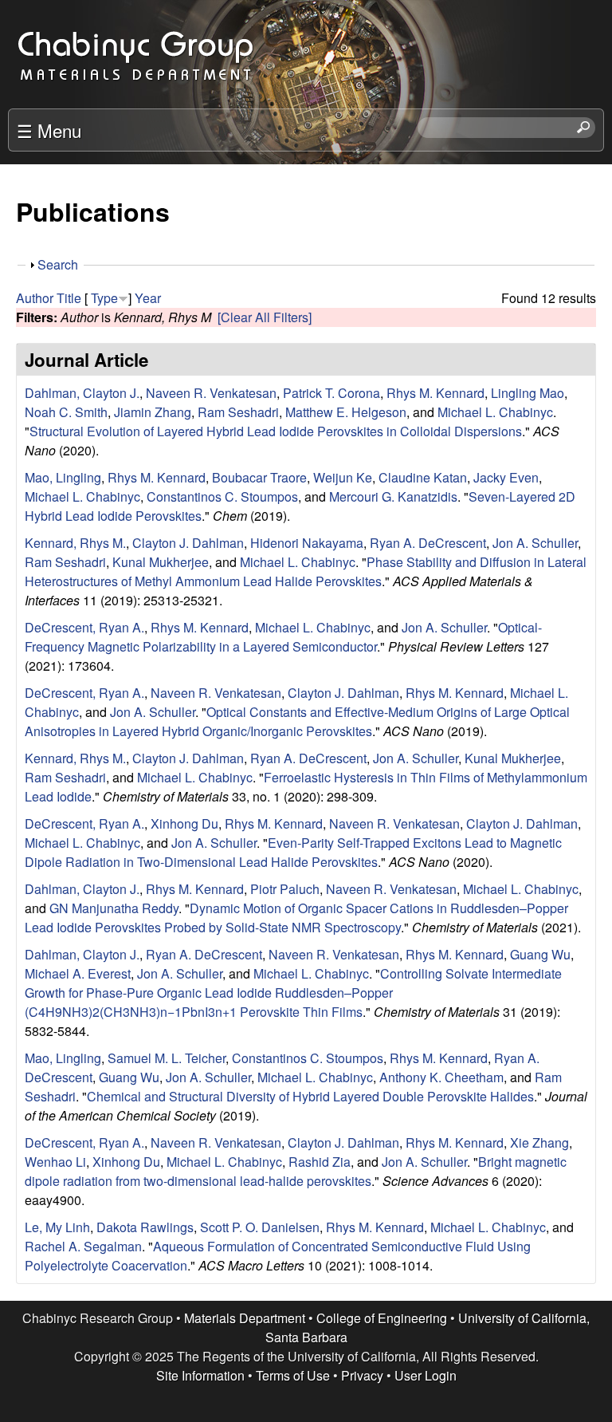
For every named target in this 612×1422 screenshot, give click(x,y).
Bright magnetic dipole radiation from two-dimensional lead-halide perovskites (296, 1171)
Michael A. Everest (78, 973)
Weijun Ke (342, 477)
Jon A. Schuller (535, 543)
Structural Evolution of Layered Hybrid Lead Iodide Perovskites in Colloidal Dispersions (275, 431)
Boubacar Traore (259, 477)
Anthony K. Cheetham (441, 1077)
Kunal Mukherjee (160, 562)
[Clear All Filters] (265, 317)
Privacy (362, 1375)
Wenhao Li (55, 1161)
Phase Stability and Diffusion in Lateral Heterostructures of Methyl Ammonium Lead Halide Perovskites (305, 571)
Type (104, 298)
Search (57, 264)
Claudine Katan (423, 477)
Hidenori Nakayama (306, 543)
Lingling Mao (527, 393)
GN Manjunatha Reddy (113, 908)
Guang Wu (540, 954)
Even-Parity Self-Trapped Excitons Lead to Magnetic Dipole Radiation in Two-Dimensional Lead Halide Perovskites (293, 852)
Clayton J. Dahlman (188, 543)
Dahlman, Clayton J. (82, 393)
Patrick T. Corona (331, 393)
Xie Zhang (539, 1142)
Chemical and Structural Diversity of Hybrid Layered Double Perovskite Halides (310, 1096)
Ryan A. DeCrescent (428, 543)
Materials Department (244, 1318)
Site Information (200, 1375)
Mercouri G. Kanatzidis (393, 496)
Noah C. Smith (66, 412)
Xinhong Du (184, 823)
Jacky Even (506, 477)
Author (34, 298)
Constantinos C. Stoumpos (222, 496)
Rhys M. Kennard (435, 393)
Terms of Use (293, 1375)
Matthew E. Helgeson (345, 412)
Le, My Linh (57, 1227)
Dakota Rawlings (145, 1227)
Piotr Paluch (285, 889)
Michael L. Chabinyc (495, 412)
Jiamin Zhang (152, 412)
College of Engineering (381, 1318)
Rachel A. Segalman (83, 1246)
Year (148, 298)
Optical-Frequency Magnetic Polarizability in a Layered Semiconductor (283, 637)
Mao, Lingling (63, 477)
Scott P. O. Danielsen (260, 1227)
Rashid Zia (319, 1161)
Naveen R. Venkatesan (211, 393)
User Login (425, 1375)
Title (69, 298)
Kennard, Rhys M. (75, 543)
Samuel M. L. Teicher (167, 1058)
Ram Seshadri (238, 412)
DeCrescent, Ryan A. (84, 627)
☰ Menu (49, 130)
